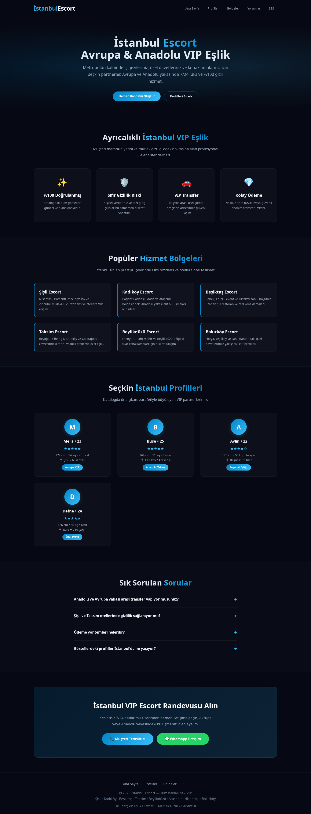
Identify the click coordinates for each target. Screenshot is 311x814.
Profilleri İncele (181, 96)
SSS (271, 8)
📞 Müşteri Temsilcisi (127, 738)
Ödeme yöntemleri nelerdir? (155, 632)
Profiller (213, 8)
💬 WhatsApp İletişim (183, 738)
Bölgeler (233, 8)
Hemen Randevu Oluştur (137, 96)
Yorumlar (254, 8)
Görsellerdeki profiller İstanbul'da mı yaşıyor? (155, 648)
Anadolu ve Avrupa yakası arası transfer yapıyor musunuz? (155, 599)
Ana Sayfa (192, 8)
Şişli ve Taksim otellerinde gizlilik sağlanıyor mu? (155, 615)
